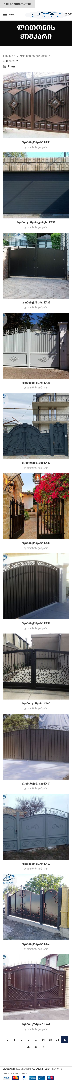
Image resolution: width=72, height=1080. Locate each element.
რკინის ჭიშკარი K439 (36, 623)
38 (28, 1047)
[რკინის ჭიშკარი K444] (36, 987)
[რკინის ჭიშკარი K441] (36, 747)
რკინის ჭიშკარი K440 (36, 703)
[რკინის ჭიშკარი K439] (36, 586)
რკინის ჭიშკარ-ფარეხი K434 (36, 222)
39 (36, 1047)
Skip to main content (17, 4)
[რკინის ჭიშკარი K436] (36, 346)
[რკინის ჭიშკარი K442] (36, 827)
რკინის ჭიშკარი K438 (36, 543)
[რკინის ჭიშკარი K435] (36, 266)
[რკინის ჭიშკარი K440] (36, 667)
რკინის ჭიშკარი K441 (36, 783)
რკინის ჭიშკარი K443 (36, 944)
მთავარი (9, 56)
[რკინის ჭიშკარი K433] (36, 105)
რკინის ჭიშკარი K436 (36, 382)
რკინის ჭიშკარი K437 (36, 462)
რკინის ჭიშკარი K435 (36, 302)
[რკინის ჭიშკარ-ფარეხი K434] (36, 185)
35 (50, 1039)
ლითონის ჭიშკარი (34, 56)
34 (43, 1039)
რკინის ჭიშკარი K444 (36, 1024)
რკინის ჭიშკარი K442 (36, 864)
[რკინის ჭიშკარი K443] (36, 907)
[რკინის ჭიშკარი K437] (36, 426)
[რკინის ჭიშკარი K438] (36, 506)
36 (57, 1039)
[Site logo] (45, 14)
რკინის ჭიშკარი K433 (36, 142)
